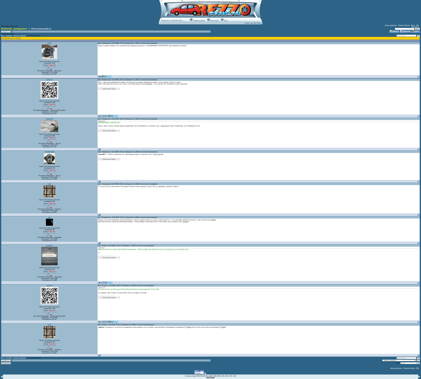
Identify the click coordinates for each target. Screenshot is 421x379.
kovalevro (49, 245)
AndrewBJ (49, 119)
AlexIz (49, 43)
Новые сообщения (391, 25)
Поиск (413, 25)
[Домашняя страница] (104, 116)
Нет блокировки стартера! (34, 35)
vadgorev (49, 80)
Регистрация (214, 20)
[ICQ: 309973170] (103, 76)
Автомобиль (9, 35)
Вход (225, 20)
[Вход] (222, 20)
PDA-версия (415, 27)
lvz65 (49, 184)
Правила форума (404, 25)
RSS (417, 25)
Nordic (16, 34)
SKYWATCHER (49, 152)
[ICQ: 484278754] (110, 116)
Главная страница (199, 20)
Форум (3, 35)
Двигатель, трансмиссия (20, 35)
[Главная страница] (191, 20)
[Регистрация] (208, 20)
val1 (49, 217)
